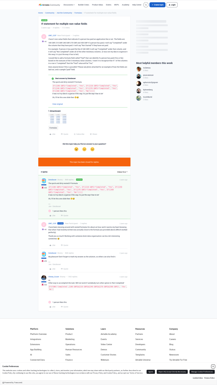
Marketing (69, 339)
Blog (171, 344)
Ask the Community (64, 13)
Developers (140, 344)
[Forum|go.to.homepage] (49, 4)
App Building (35, 349)
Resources (140, 329)
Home (40, 13)
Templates (140, 354)
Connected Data (37, 359)
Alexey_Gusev (53, 276)
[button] (157, 4)
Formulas (78, 13)
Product (69, 334)
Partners (139, 334)
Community (49, 13)
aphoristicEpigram (150, 82)
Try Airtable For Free (178, 359)
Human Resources (73, 349)
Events (108, 5)
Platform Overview (38, 334)
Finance (69, 359)
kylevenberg (148, 89)
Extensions (35, 344)
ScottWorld (147, 97)
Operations (70, 344)
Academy (125, 5)
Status (172, 349)
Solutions (69, 329)
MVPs (116, 5)
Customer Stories (108, 354)
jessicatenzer (148, 75)
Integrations (35, 339)
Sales (67, 354)
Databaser (52, 179)
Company (173, 329)
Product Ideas (97, 5)
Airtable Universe (142, 359)
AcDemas (147, 68)
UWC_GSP (52, 35)
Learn (103, 329)
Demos (104, 349)
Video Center (106, 344)
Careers (172, 339)
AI (31, 354)
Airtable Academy (109, 334)
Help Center (136, 5)
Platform (34, 329)
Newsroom (174, 354)
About (172, 334)
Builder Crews (83, 5)
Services (139, 339)
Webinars (105, 359)
